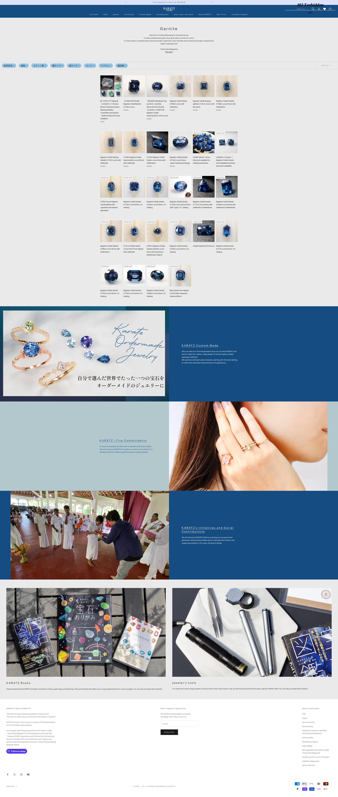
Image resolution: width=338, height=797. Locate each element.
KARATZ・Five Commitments (123, 440)
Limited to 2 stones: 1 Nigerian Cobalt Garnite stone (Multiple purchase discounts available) (225, 161)
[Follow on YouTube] (28, 774)
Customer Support (240, 14)
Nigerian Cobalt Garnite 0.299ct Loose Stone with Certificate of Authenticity (226, 204)
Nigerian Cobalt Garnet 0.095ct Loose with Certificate (178, 104)
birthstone (129, 14)
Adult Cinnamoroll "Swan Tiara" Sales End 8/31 (169, 2)
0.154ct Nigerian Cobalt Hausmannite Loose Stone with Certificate (133, 160)
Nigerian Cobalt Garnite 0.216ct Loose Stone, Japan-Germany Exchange (180, 160)
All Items (94, 14)
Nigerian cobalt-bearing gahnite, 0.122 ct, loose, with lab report (203, 104)
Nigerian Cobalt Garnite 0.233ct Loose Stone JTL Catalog (179, 249)
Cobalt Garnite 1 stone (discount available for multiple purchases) (201, 160)
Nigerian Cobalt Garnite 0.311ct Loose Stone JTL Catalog (226, 249)
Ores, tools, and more (183, 14)
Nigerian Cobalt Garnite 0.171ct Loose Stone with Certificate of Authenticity (202, 204)
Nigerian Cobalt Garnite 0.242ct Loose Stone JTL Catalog (156, 204)
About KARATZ (204, 14)
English (10, 786)
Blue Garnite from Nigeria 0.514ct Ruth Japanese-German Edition (179, 293)
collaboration (163, 14)
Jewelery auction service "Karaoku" (316, 757)
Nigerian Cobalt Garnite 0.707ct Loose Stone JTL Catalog (110, 293)
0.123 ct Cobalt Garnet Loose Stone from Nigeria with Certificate (133, 249)
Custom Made (145, 14)
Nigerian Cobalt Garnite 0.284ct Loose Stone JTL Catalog (156, 293)
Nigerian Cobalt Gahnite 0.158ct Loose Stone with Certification (226, 104)
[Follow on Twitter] (14, 774)
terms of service (308, 722)
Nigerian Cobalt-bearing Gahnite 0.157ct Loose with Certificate (110, 160)
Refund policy (307, 726)
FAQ (303, 714)
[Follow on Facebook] (7, 774)
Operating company (310, 742)
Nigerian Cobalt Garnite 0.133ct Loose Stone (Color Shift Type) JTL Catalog (180, 204)
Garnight (169, 52)
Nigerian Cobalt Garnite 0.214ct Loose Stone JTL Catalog (133, 204)
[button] (9, 65)
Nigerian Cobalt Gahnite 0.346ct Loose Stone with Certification (110, 249)
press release (307, 746)
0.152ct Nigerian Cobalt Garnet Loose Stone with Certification (156, 160)
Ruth (106, 14)
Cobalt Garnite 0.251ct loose (203, 246)
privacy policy (307, 737)
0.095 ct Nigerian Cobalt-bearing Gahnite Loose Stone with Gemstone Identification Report (156, 250)
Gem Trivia (221, 14)
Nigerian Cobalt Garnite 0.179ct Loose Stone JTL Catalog (133, 293)
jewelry (116, 14)
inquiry (305, 718)
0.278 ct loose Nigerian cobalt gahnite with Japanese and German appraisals (109, 206)
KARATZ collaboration (311, 761)
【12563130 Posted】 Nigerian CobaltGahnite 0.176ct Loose (132, 104)
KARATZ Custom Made (200, 345)
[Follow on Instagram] (21, 774)
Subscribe (169, 732)
